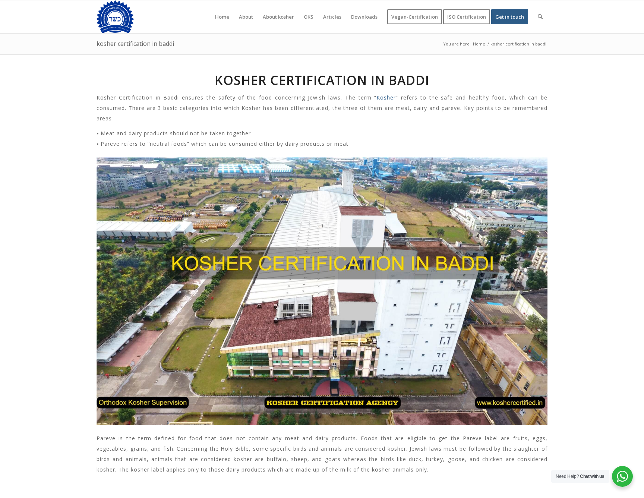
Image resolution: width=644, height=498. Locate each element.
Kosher (386, 97)
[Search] (540, 16)
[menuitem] (222, 16)
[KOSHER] (115, 16)
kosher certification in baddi (135, 44)
